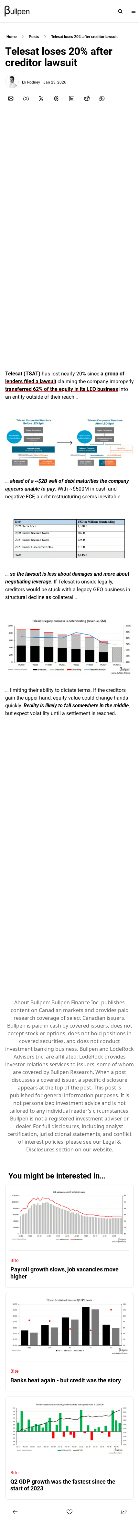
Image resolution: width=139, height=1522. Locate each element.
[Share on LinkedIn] (71, 98)
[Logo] (17, 11)
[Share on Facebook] (26, 98)
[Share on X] (41, 98)
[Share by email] (10, 98)
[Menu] (133, 11)
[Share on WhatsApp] (102, 98)
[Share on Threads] (56, 98)
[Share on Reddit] (86, 98)
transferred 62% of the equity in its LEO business (61, 389)
